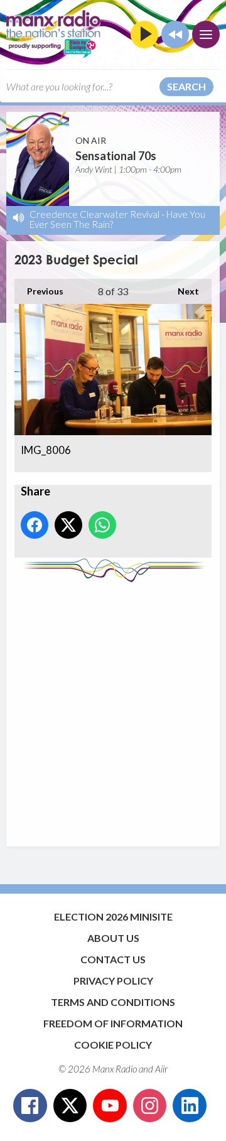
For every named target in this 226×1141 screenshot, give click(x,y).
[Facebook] (30, 1106)
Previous (38, 291)
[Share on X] (68, 525)
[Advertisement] (113, 708)
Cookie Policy (113, 1045)
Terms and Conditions (113, 1002)
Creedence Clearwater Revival (94, 214)
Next (182, 291)
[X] (70, 1106)
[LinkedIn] (190, 1106)
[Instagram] (150, 1106)
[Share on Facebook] (34, 525)
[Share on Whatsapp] (102, 525)
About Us (113, 938)
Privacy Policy (113, 981)
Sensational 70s (115, 156)
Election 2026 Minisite (113, 916)
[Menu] (206, 34)
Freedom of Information (113, 1023)
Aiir (161, 1068)
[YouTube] (110, 1106)
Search (186, 86)
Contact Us (113, 959)
